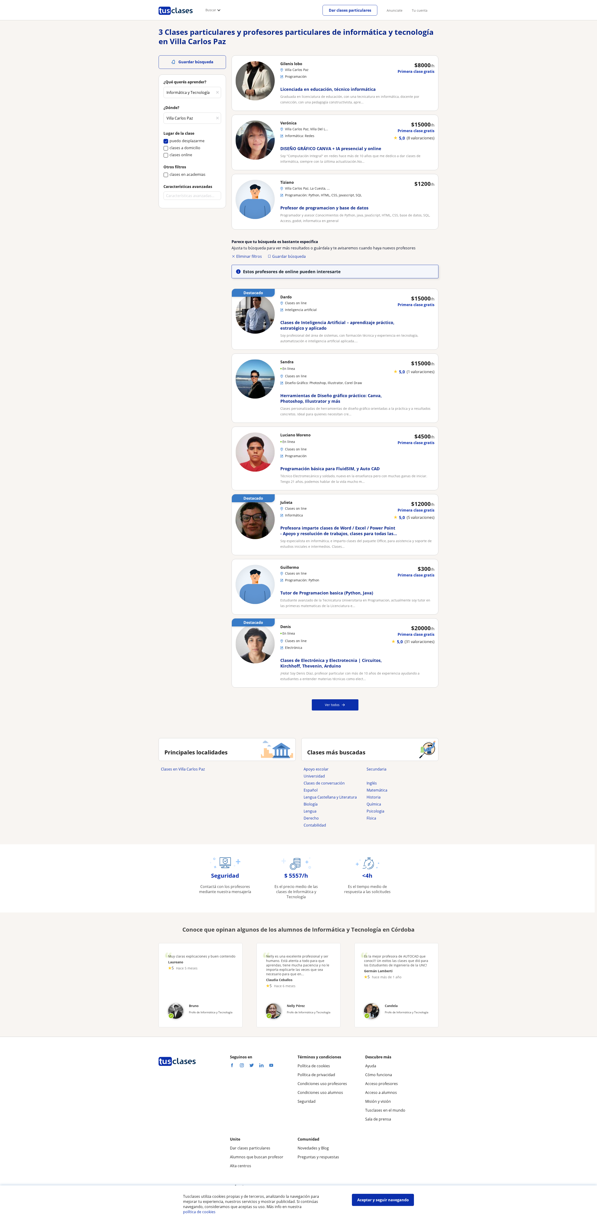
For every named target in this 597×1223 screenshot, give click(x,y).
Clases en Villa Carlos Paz (183, 769)
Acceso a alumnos (381, 1092)
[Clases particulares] (176, 16)
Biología (311, 804)
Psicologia (375, 811)
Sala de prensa (378, 1119)
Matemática (377, 790)
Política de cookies (314, 1065)
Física (371, 818)
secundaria (376, 769)
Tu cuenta (419, 10)
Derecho (311, 818)
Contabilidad (315, 825)
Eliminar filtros (249, 256)
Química (374, 804)
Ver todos (332, 705)
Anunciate (395, 10)
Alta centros (240, 1165)
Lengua (310, 811)
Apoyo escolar (316, 769)
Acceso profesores (381, 1083)
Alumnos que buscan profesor (256, 1156)
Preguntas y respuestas (318, 1156)
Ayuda (370, 1065)
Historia (374, 797)
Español (311, 790)
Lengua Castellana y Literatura (330, 797)
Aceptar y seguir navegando (383, 1199)
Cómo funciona (378, 1074)
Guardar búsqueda (289, 256)
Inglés (372, 783)
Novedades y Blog (313, 1148)
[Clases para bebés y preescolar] (395, 776)
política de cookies (199, 1211)
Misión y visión (378, 1101)
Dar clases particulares (350, 10)
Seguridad (307, 1101)
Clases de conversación (324, 783)
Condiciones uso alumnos (320, 1092)
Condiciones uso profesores (322, 1083)
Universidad (314, 776)
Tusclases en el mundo (385, 1110)
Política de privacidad (316, 1074)
